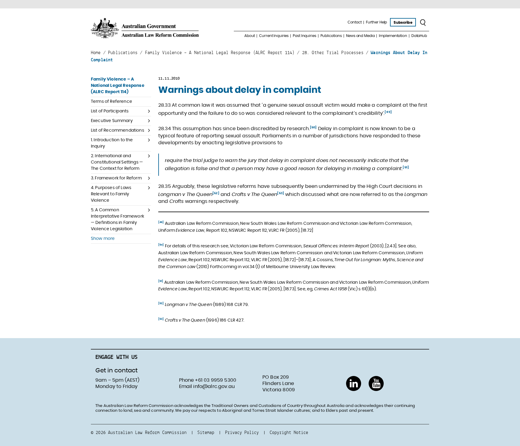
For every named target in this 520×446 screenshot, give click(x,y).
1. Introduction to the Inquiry (112, 143)
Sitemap (205, 432)
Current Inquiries (274, 36)
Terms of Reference (111, 101)
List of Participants (109, 111)
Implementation (393, 36)
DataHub (419, 36)
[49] (388, 112)
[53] (280, 193)
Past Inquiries (304, 36)
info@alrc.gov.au (214, 386)
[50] (313, 127)
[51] (406, 167)
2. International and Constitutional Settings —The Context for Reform (117, 162)
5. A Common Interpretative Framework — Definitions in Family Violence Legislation (117, 219)
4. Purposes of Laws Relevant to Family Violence (111, 194)
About (249, 36)
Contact (355, 22)
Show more (103, 239)
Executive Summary (112, 121)
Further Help (376, 22)
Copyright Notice (289, 432)
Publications (331, 36)
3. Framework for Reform (116, 178)
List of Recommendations (117, 130)
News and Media (360, 36)
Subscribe (403, 22)
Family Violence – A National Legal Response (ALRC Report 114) (117, 85)
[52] (215, 193)
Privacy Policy (242, 432)
